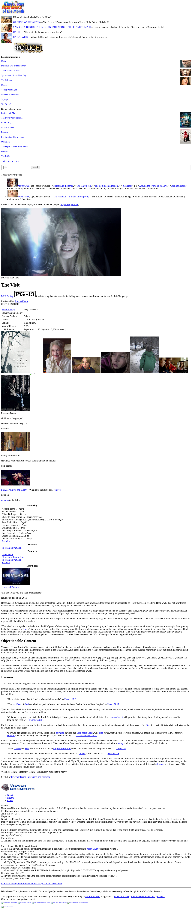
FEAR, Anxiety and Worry (14, 489)
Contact (161, 896)
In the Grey (6, 122)
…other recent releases (10, 161)
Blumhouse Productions (13, 557)
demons (5, 500)
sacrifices (17, 704)
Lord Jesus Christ (85, 733)
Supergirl (5, 99)
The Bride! (5, 156)
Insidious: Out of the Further (13, 66)
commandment (116, 717)
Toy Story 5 (6, 104)
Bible (148, 725)
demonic (160, 764)
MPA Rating (7, 296)
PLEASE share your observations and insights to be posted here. (31, 883)
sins (27, 748)
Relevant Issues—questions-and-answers (30, 777)
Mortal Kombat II (8, 127)
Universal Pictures (10, 587)
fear (24, 629)
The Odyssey (6, 80)
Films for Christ (92, 896)
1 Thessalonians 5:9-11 (86, 735)
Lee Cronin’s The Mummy (12, 137)
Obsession (5, 142)
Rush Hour (127, 186)
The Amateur (59, 196)
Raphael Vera (21, 301)
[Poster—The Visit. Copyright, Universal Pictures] (15, 372)
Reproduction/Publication (143, 896)
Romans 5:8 (113, 753)
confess (17, 748)
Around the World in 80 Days (153, 186)
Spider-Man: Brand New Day (13, 75)
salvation (60, 733)
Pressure (4, 132)
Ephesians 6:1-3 (36, 720)
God (26, 704)
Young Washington (9, 90)
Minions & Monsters (10, 94)
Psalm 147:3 (70, 699)
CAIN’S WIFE (20, 37)
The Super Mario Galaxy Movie (14, 146)
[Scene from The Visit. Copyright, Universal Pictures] (61, 275)
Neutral (10, 797)
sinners (82, 753)
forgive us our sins (62, 748)
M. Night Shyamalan (11, 548)
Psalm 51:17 (113, 704)
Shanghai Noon (178, 186)
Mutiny (4, 61)
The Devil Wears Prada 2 (11, 118)
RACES (17, 32)
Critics (10, 800)
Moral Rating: (8, 309)
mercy (120, 743)
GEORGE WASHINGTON (26, 22)
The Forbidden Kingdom (106, 186)
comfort (11, 735)
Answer (57, 489)
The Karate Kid (83, 186)
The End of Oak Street (11, 70)
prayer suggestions (69, 204)
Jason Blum (7, 554)
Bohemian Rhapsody (79, 196)
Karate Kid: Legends (63, 186)
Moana (4, 85)
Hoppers (4, 151)
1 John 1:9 (121, 748)
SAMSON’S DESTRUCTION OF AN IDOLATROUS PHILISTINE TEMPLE (52, 27)
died (101, 733)
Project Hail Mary (8, 113)
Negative (11, 795)
